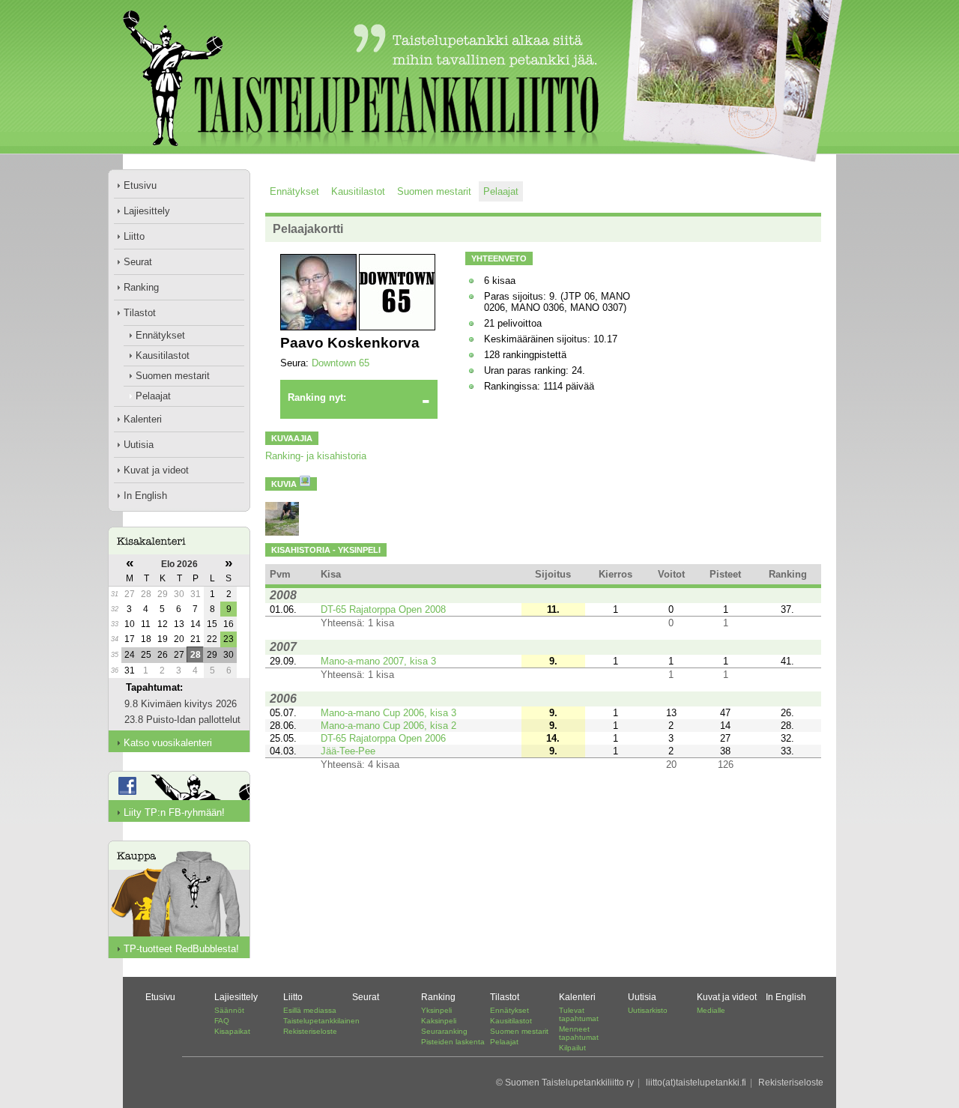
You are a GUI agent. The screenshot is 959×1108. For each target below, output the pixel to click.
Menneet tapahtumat (579, 1033)
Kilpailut (572, 1048)
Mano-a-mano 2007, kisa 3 (378, 661)
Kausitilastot (163, 355)
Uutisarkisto (648, 1010)
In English (145, 495)
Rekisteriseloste (310, 1031)
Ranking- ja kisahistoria (315, 455)
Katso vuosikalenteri (168, 742)
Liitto (134, 236)
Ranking (141, 287)
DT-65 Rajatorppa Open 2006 (383, 738)
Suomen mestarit (173, 375)
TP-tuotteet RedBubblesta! (181, 948)
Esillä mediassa (309, 1010)
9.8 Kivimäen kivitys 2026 (180, 703)
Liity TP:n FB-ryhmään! (174, 812)
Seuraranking (444, 1031)
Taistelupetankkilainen (321, 1021)
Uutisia (139, 444)
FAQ (221, 1021)
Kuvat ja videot (156, 470)
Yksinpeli (436, 1010)
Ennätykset (160, 335)
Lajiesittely (147, 211)
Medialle (711, 1010)
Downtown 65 (340, 363)
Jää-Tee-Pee (348, 751)
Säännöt (229, 1010)
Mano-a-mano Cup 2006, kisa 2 (388, 725)
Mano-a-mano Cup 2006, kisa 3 (388, 712)
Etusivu (140, 185)
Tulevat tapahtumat (579, 1014)
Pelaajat (153, 396)
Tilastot (140, 312)
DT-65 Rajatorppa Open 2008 (383, 609)
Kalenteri (143, 419)
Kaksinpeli (438, 1021)
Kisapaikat (232, 1031)
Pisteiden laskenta (453, 1042)
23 (228, 639)
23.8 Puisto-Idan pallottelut (182, 719)
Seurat (138, 261)
